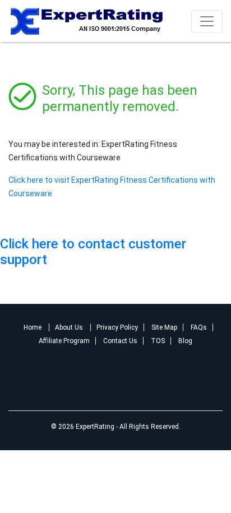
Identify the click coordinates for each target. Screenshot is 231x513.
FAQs (199, 327)
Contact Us (120, 341)
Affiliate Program (64, 341)
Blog (185, 341)
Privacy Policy (117, 327)
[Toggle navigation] (207, 21)
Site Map (164, 327)
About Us (70, 327)
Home (33, 327)
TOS (158, 341)
